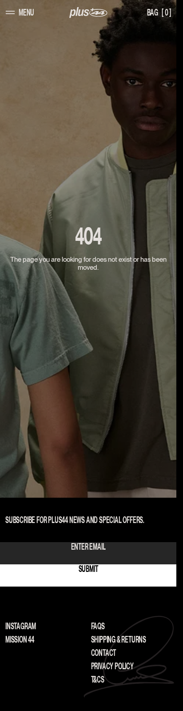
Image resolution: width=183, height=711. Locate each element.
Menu (26, 12)
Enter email (88, 546)
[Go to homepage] (88, 12)
